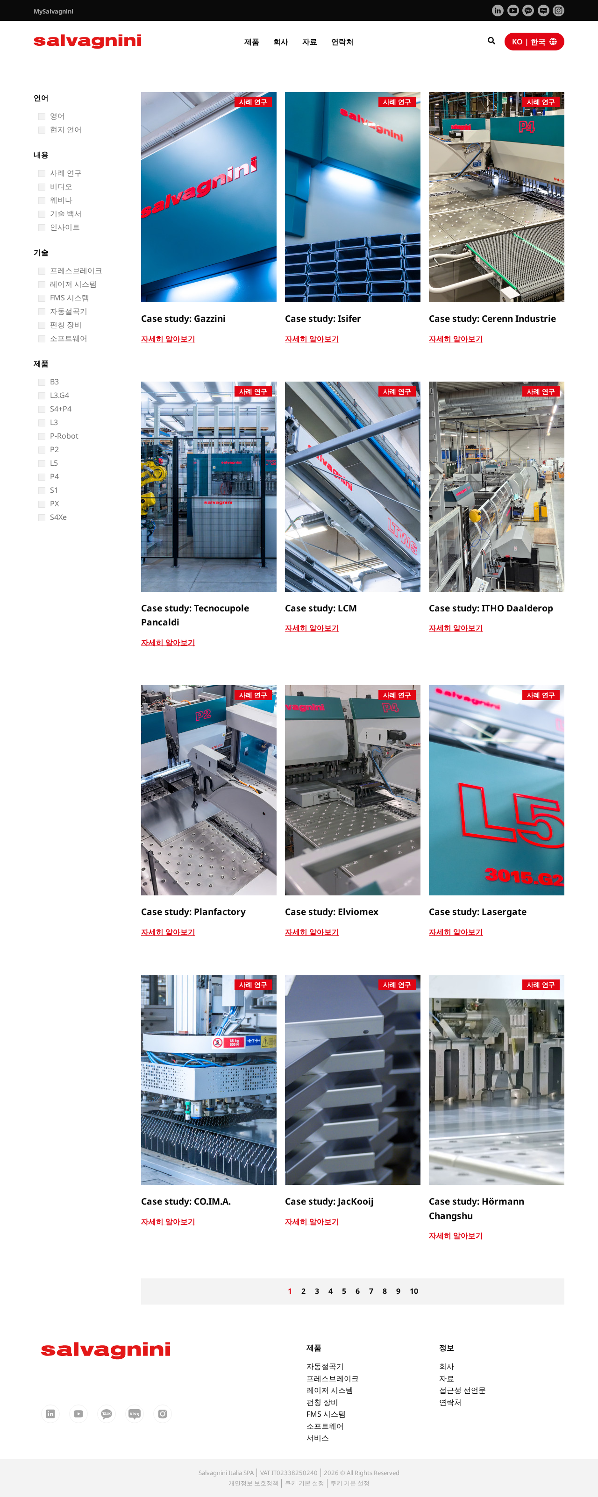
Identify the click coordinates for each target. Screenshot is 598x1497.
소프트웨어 (325, 1426)
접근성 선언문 (462, 1390)
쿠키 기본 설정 (304, 1483)
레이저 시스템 (329, 1390)
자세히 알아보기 (168, 338)
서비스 (317, 1438)
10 (414, 1291)
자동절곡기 (325, 1366)
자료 (309, 41)
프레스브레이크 (332, 1378)
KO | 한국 (530, 41)
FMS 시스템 (326, 1414)
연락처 (342, 41)
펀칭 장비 (322, 1402)
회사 (280, 41)
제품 (251, 41)
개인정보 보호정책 (253, 1483)
